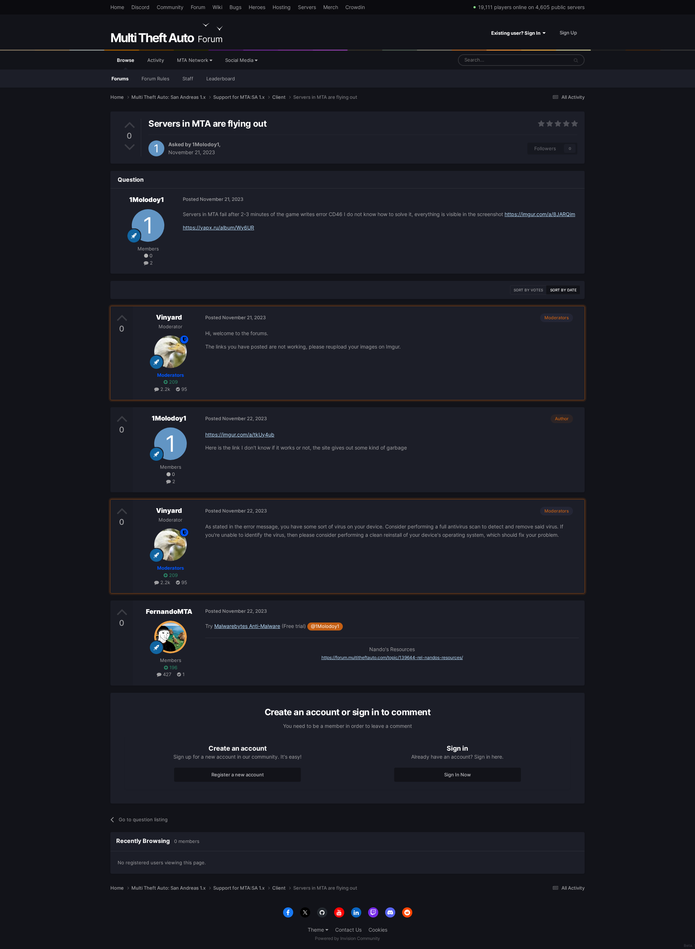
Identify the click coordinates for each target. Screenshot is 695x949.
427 (166, 674)
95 (183, 389)
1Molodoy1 (205, 144)
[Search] (576, 60)
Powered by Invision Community (347, 938)
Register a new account (237, 774)
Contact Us (348, 930)
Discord (140, 7)
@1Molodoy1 (325, 626)
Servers (307, 7)
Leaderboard (220, 78)
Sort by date (563, 290)
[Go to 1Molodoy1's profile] (156, 148)
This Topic (547, 60)
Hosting (282, 7)
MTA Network (193, 60)
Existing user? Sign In (517, 33)
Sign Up (568, 32)
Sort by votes (528, 290)
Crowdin (355, 7)
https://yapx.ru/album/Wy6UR (218, 227)
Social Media (240, 60)
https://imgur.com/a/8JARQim (540, 214)
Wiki (217, 7)
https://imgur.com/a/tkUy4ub (239, 434)
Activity (155, 60)
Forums (120, 78)
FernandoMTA (169, 611)
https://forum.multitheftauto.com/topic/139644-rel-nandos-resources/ (392, 657)
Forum (198, 7)
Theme (316, 930)
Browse (125, 60)
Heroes (257, 7)
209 (173, 382)
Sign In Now (457, 774)
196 (172, 667)
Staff (187, 78)
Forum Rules (155, 78)
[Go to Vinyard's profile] (170, 352)
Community (170, 7)
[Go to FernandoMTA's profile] (170, 637)
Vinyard (169, 317)
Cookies (377, 930)
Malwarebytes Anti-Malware (247, 626)
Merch (330, 7)
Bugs (235, 7)
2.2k (164, 389)
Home (117, 7)
